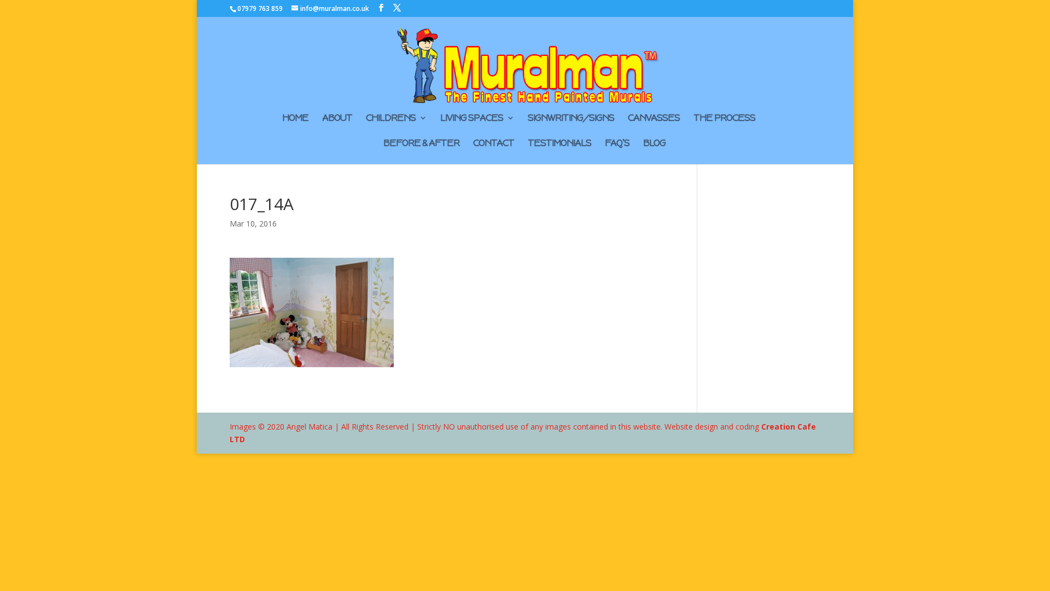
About (337, 119)
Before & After (421, 144)
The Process (724, 119)
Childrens (391, 119)
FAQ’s (617, 144)
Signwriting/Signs (571, 119)
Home (295, 119)
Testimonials (559, 144)
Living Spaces (471, 119)
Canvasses (654, 119)
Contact (493, 144)
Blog (654, 144)
